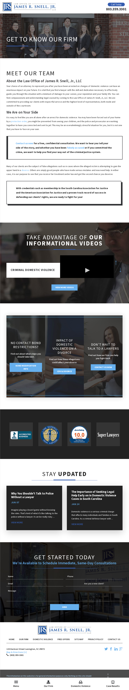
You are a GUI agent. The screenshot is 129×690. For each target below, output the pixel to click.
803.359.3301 (116, 9)
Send (64, 607)
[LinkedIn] (116, 649)
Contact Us (114, 639)
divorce (25, 170)
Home (11, 639)
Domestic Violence (43, 639)
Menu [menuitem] (16, 686)
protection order (19, 121)
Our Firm (23, 639)
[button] (87, 270)
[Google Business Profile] (121, 649)
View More (17, 522)
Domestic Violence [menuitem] (80, 686)
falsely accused (75, 147)
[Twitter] (106, 649)
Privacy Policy (95, 639)
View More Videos (64, 287)
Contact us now (24, 143)
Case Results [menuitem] (112, 686)
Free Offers (63, 639)
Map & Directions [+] (16, 652)
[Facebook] (111, 649)
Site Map (78, 639)
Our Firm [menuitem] (48, 686)
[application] (87, 270)
